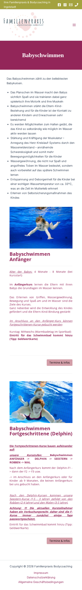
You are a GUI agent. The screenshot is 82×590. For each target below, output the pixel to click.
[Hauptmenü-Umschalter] (74, 25)
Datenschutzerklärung (41, 577)
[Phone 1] (76, 4)
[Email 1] (70, 4)
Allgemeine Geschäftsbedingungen (41, 582)
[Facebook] (59, 4)
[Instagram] (65, 4)
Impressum (41, 573)
